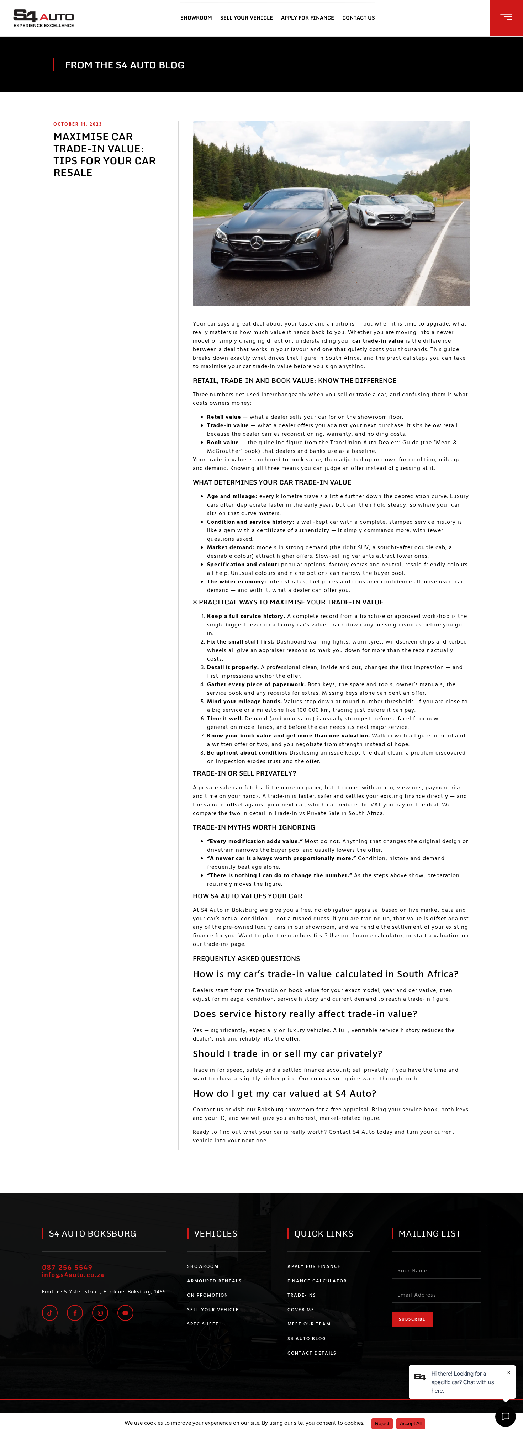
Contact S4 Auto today (361, 1132)
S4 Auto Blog (306, 1339)
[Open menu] (506, 17)
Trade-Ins (301, 1295)
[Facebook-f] (75, 1313)
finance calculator (377, 936)
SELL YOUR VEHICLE (246, 18)
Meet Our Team (309, 1324)
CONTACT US (358, 18)
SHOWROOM (196, 18)
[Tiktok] (50, 1313)
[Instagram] (100, 1313)
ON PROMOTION (207, 1295)
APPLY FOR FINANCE (307, 18)
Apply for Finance (314, 1267)
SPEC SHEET (203, 1324)
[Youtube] (125, 1313)
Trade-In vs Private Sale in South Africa (328, 813)
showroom (320, 927)
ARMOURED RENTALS (214, 1281)
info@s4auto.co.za (73, 1274)
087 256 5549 (67, 1267)
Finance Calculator (317, 1281)
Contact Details (312, 1353)
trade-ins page (224, 944)
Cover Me (301, 1310)
